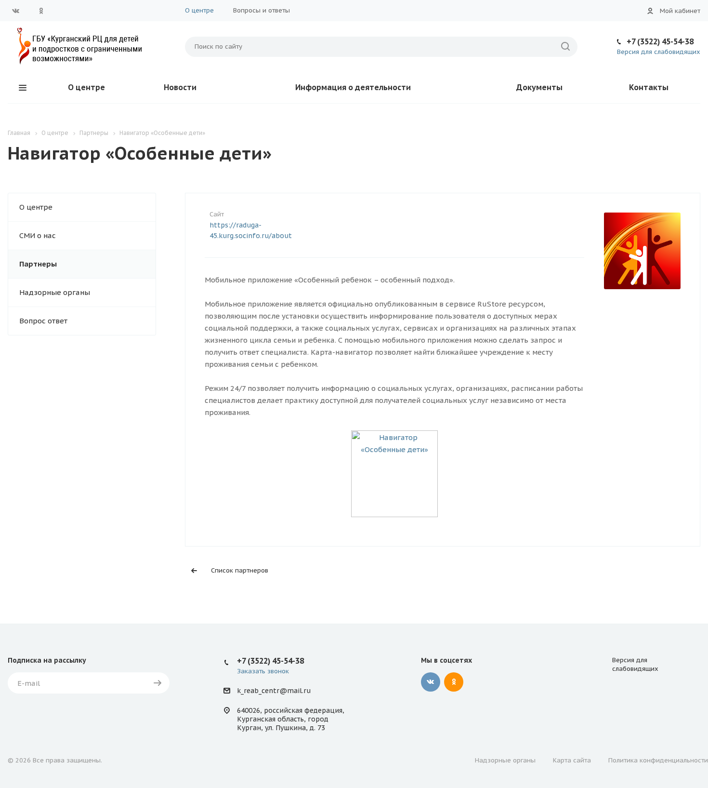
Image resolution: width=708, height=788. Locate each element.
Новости (180, 87)
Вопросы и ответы (261, 10)
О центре (199, 10)
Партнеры (38, 263)
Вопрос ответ (43, 320)
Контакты (649, 87)
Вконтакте (16, 10)
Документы (539, 87)
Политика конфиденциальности (658, 760)
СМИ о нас (37, 235)
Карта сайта (572, 760)
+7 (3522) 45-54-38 (660, 41)
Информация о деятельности (353, 87)
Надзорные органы (54, 292)
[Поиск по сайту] (565, 47)
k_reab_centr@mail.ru (274, 690)
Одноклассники (41, 10)
